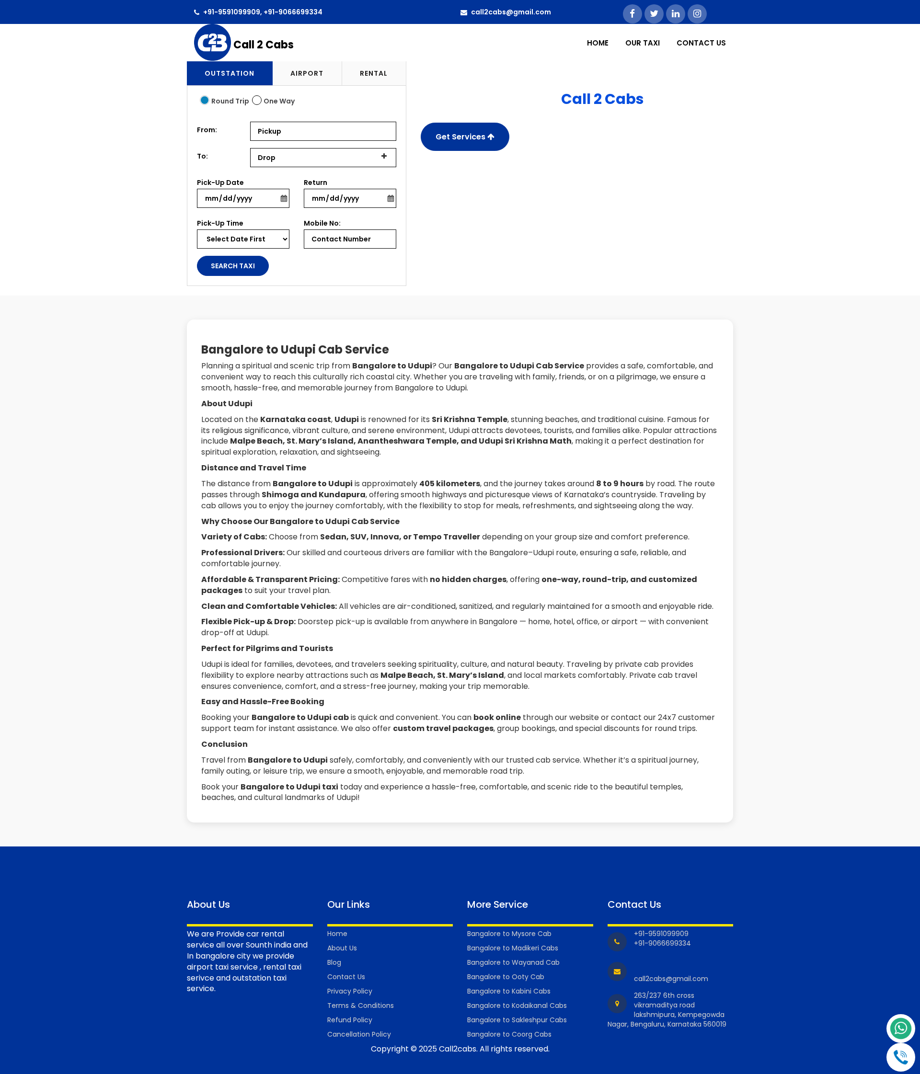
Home (598, 43)
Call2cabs (457, 1048)
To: (202, 156)
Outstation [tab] (229, 73)
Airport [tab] (306, 73)
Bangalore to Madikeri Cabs (512, 948)
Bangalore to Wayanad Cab (513, 962)
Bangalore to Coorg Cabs (509, 1034)
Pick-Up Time (220, 223)
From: (207, 129)
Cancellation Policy (359, 1034)
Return (315, 182)
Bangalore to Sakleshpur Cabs (517, 1020)
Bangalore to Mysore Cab (509, 933)
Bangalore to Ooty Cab (505, 977)
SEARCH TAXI (233, 266)
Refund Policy (349, 1020)
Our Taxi (642, 43)
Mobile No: (322, 223)
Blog (334, 962)
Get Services (461, 136)
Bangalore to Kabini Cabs (509, 991)
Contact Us (701, 43)
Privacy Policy (349, 991)
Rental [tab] (374, 73)
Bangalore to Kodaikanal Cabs (517, 1005)
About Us (342, 948)
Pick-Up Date (220, 182)
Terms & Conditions (360, 1005)
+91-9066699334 (293, 12)
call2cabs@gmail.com (511, 12)
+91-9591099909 (231, 12)
